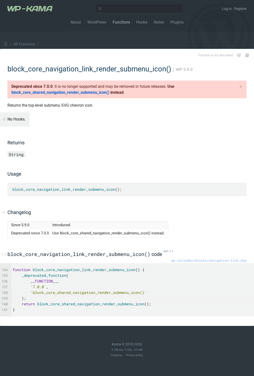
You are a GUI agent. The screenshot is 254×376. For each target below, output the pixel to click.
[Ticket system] (247, 55)
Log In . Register (234, 9)
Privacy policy (134, 355)
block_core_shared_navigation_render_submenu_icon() (60, 92)
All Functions (24, 44)
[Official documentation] (239, 55)
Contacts (116, 355)
